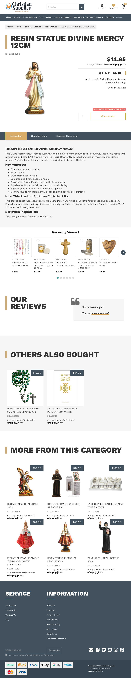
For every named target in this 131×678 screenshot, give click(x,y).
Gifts (85, 17)
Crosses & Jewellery (62, 17)
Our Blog (51, 610)
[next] (123, 252)
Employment (53, 619)
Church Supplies (45, 17)
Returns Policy (53, 624)
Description (16, 136)
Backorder (109, 116)
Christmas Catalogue (56, 639)
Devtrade (77, 17)
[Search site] (81, 7)
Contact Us (10, 615)
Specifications (39, 136)
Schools (119, 17)
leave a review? (100, 313)
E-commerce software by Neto (99, 668)
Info (124, 65)
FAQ (7, 619)
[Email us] (91, 649)
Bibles (9, 17)
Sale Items (109, 17)
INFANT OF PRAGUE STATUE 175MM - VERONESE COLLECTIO (23, 561)
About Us (51, 605)
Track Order (11, 610)
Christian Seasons (29, 17)
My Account (10, 605)
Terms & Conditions (33, 655)
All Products (52, 629)
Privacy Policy (53, 615)
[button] (117, 88)
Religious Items (96, 17)
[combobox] (63, 7)
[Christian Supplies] (18, 7)
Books (16, 17)
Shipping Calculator (67, 136)
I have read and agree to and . (31, 655)
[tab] (16, 136)
